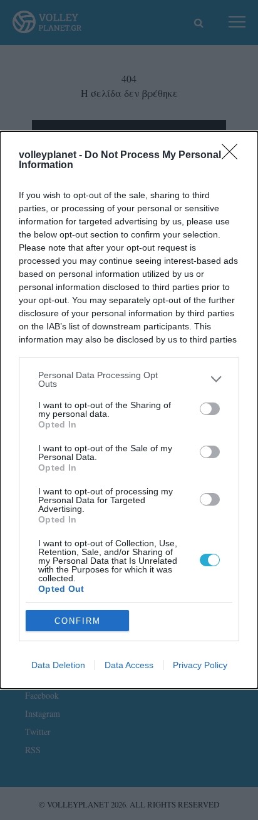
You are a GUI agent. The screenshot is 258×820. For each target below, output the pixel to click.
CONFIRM (77, 621)
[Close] (233, 156)
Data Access (129, 665)
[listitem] (129, 379)
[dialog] (129, 410)
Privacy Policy (200, 665)
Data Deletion (58, 665)
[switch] (210, 408)
